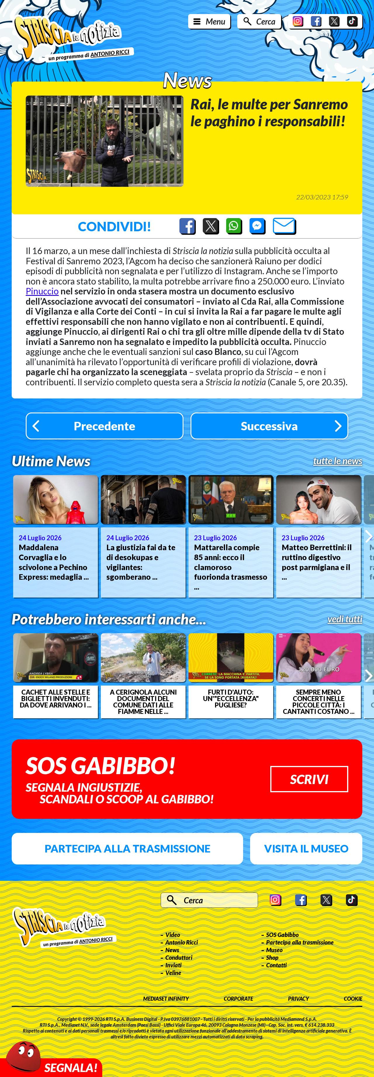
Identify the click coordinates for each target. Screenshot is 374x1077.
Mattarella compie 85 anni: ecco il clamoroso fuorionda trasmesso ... (230, 567)
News (172, 949)
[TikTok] (352, 21)
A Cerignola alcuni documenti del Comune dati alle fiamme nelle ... (143, 702)
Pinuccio (42, 291)
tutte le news (337, 460)
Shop (272, 957)
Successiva (269, 426)
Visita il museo (306, 848)
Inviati (173, 965)
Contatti (276, 965)
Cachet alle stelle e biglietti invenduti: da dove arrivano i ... (55, 698)
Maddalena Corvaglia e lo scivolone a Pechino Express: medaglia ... (54, 562)
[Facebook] (316, 21)
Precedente (104, 426)
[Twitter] (334, 21)
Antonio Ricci (181, 942)
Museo (274, 949)
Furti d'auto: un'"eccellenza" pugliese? (231, 698)
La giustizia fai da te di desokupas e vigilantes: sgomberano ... (140, 562)
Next (369, 536)
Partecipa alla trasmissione (127, 848)
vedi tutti (345, 619)
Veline (173, 972)
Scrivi (309, 779)
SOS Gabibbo (282, 934)
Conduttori (178, 957)
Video (172, 934)
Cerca (265, 21)
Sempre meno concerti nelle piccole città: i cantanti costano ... (318, 702)
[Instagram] (298, 21)
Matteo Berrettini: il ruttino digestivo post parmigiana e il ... (317, 562)
